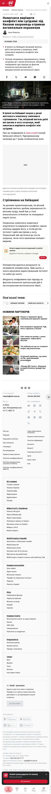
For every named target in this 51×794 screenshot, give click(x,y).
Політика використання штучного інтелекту (11, 462)
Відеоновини (12, 494)
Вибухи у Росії (12, 527)
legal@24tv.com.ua (30, 761)
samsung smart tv (26, 725)
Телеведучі (7, 446)
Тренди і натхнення (14, 649)
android (10, 719)
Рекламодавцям (8, 450)
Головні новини (13, 485)
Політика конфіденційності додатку (13, 468)
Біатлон (10, 669)
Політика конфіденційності (13, 458)
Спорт (9, 657)
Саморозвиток (12, 628)
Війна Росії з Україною (17, 508)
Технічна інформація (34, 440)
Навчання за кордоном (16, 632)
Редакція (6, 435)
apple (26, 719)
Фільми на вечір (13, 602)
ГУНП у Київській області (23, 37)
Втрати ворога (12, 531)
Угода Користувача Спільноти (34, 432)
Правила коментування (35, 436)
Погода (9, 501)
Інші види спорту (13, 673)
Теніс (9, 666)
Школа (9, 622)
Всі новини (12, 481)
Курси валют (12, 572)
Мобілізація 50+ (13, 545)
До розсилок (15, 703)
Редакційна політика (10, 439)
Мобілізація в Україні (17, 538)
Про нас (6, 431)
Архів (29, 456)
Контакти (30, 444)
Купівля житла (12, 646)
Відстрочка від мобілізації (17, 554)
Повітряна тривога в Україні (18, 521)
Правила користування (11, 454)
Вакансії (30, 448)
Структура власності (34, 452)
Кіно (9, 592)
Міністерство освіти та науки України (21, 619)
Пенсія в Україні (13, 584)
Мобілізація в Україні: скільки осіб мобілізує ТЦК (26, 557)
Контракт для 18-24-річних (17, 551)
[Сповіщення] (48, 3)
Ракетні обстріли (13, 511)
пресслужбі (32, 133)
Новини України (18, 10)
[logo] (10, 3)
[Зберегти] (44, 77)
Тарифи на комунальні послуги (19, 578)
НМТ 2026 (10, 625)
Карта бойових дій (14, 515)
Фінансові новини (14, 575)
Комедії (10, 605)
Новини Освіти (13, 616)
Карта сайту (31, 460)
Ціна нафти (11, 568)
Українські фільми (14, 598)
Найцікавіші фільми (14, 595)
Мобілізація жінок (14, 548)
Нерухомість (12, 639)
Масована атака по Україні (17, 524)
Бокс (8, 660)
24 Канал (6, 10)
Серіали (10, 608)
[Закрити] (46, 774)
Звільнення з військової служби (19, 541)
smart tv (10, 725)
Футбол (10, 663)
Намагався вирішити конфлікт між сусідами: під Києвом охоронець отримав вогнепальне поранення (37, 10)
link (28, 406)
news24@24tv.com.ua (11, 396)
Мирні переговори (14, 518)
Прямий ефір (12, 491)
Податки (10, 581)
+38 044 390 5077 (33, 396)
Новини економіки (15, 565)
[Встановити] (25, 778)
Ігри (28, 463)
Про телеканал (8, 443)
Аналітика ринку (13, 642)
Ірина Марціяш (14, 32)
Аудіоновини (12, 497)
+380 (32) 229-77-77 (17, 758)
